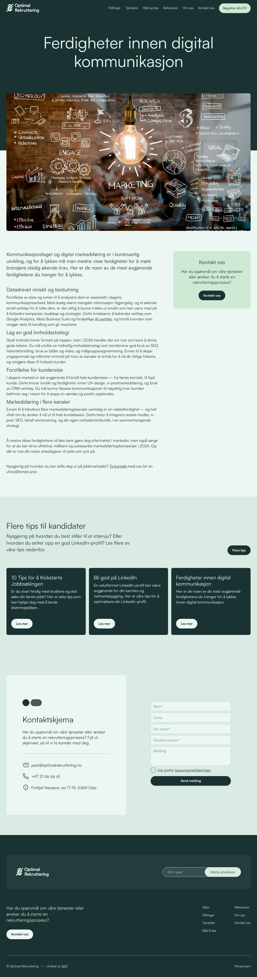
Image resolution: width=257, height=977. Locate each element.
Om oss (188, 8)
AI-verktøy (103, 319)
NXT (65, 966)
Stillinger (115, 8)
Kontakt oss (206, 8)
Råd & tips (209, 931)
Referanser (170, 8)
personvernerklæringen (193, 770)
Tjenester (131, 8)
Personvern (243, 966)
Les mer (22, 624)
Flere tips (239, 550)
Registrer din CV (235, 8)
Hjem (205, 907)
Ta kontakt (118, 466)
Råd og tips (150, 8)
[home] (22, 8)
